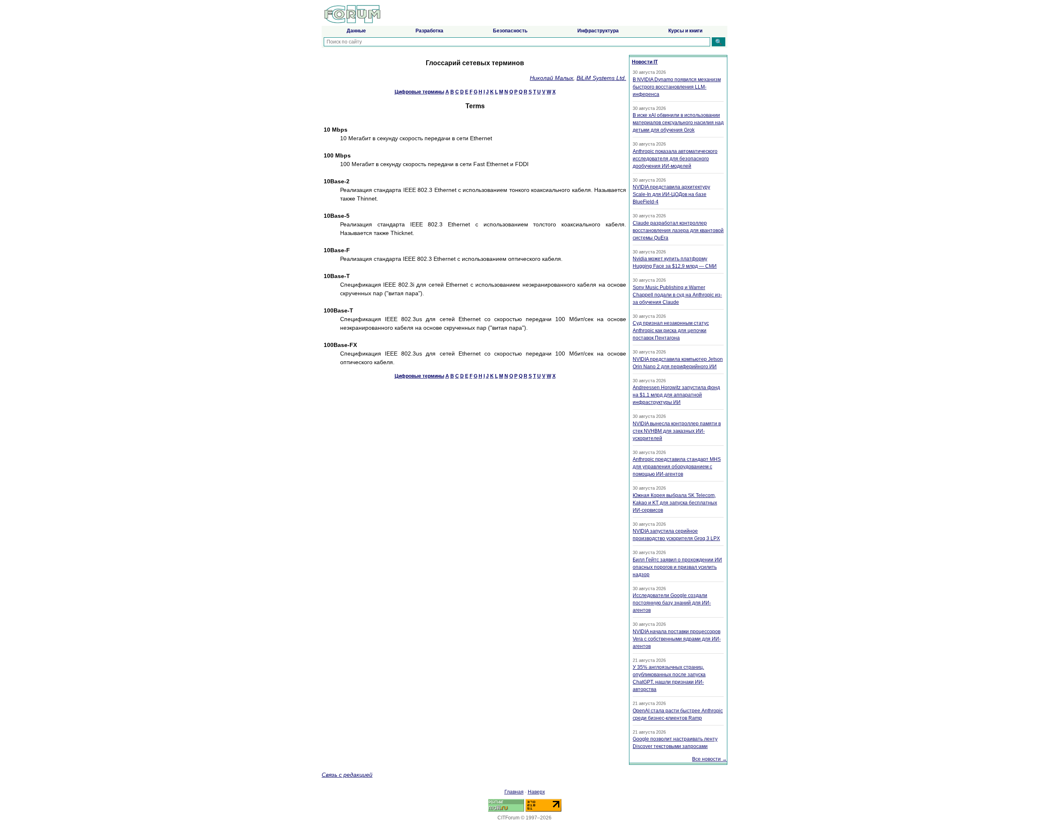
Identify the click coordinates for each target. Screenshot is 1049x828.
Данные (356, 31)
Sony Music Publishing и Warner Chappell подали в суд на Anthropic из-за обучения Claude (677, 295)
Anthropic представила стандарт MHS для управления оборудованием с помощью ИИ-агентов (677, 466)
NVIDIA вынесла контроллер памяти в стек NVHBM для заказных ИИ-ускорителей (677, 431)
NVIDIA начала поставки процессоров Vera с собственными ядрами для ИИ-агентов (677, 639)
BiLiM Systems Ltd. (601, 78)
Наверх (536, 792)
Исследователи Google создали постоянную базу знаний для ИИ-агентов (672, 603)
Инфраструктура (598, 31)
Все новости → (709, 759)
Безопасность (510, 31)
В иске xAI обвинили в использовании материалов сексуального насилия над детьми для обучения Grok (678, 122)
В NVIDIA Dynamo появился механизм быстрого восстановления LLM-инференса (677, 87)
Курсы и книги (685, 31)
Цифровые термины (419, 91)
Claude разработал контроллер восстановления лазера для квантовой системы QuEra (678, 230)
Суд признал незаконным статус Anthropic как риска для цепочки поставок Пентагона (671, 330)
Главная (514, 792)
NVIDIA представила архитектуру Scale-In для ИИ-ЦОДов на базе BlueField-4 (671, 194)
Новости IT (645, 62)
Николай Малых (551, 78)
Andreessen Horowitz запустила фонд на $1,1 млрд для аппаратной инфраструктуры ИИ (676, 395)
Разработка (429, 31)
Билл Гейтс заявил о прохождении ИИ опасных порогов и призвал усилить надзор (677, 567)
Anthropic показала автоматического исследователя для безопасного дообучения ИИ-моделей (675, 158)
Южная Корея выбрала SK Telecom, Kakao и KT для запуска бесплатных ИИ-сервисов (675, 503)
